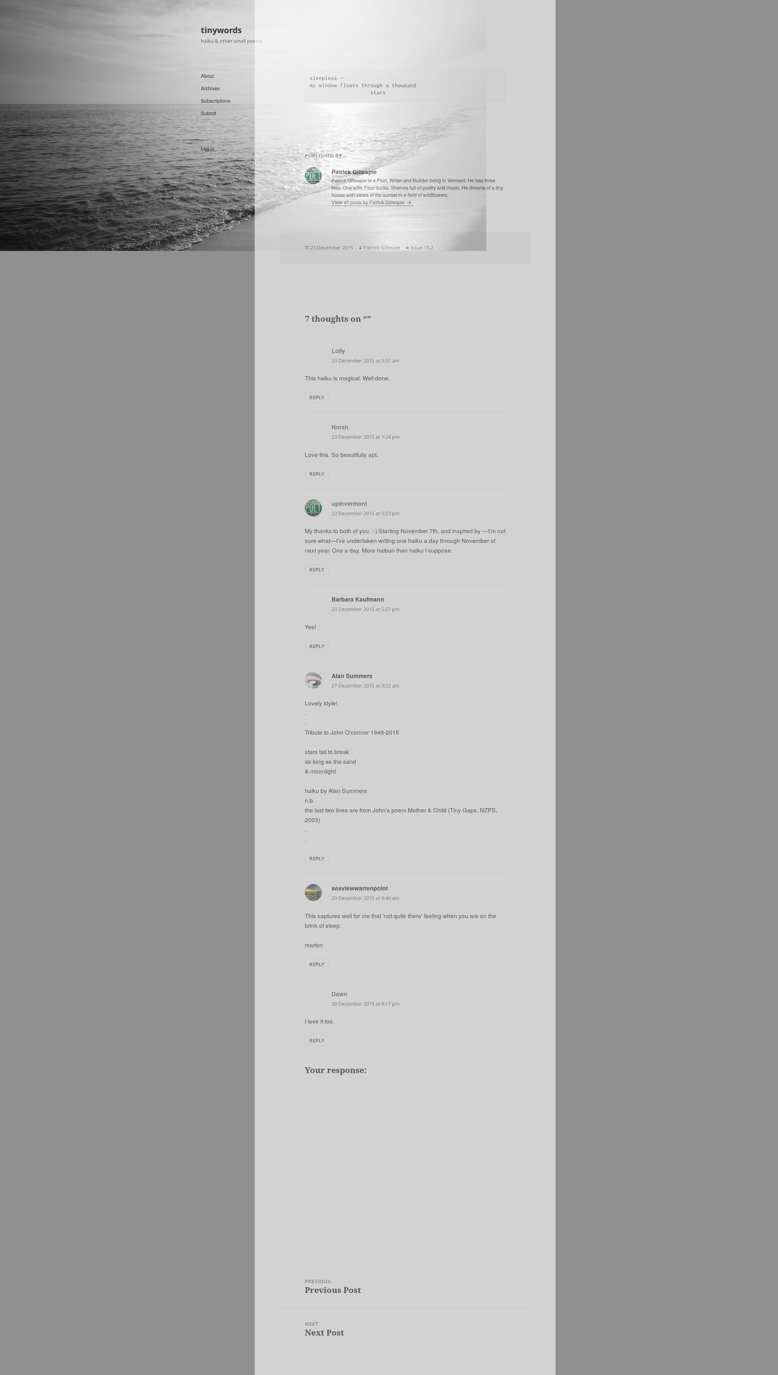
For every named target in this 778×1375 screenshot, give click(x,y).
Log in (207, 148)
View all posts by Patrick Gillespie (369, 202)
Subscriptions (215, 100)
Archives (210, 88)
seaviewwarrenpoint (360, 888)
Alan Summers (352, 676)
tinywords (221, 30)
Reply (316, 397)
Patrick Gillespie (381, 247)
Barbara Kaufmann (358, 599)
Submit (208, 113)
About (207, 75)
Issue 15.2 (422, 247)
